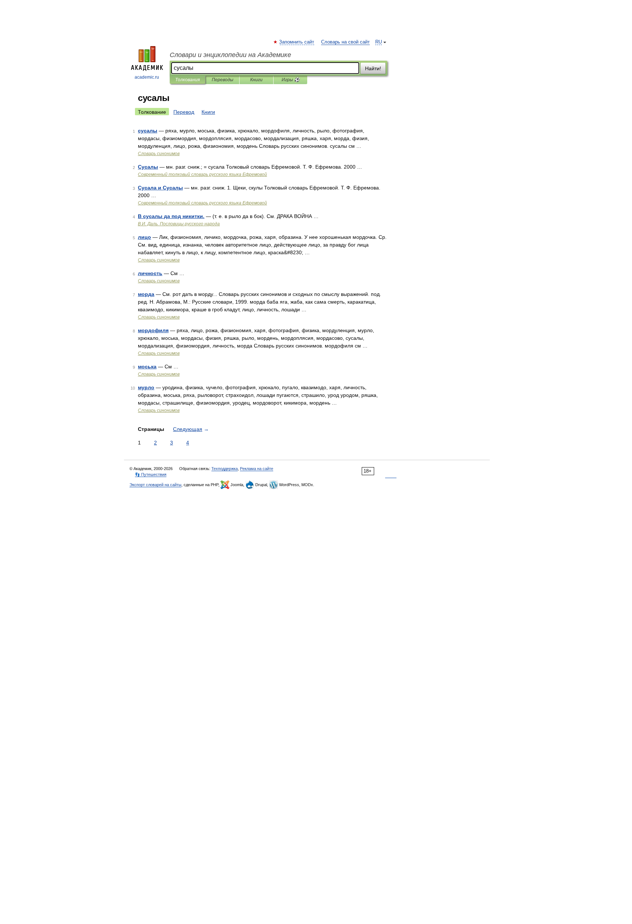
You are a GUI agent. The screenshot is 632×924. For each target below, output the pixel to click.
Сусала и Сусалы (160, 188)
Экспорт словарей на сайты (155, 484)
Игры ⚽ (291, 79)
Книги (256, 79)
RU (378, 42)
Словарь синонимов (159, 153)
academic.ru (147, 77)
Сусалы (148, 167)
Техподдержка (224, 468)
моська (147, 366)
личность (150, 273)
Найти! (373, 68)
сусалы (147, 131)
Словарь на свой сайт (345, 42)
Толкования (187, 79)
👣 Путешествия (150, 474)
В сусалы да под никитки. (171, 216)
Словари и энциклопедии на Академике (230, 55)
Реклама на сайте (256, 468)
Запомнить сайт (297, 42)
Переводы (222, 79)
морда (146, 294)
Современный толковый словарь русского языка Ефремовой (202, 174)
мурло (146, 387)
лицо (144, 237)
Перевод (183, 112)
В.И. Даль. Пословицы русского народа (179, 223)
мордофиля (153, 330)
